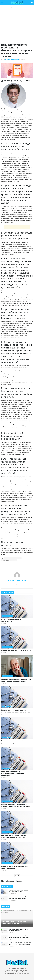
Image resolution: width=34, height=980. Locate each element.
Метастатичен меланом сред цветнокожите (11, 620)
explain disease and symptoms (13, 558)
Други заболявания (14, 7)
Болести (7, 7)
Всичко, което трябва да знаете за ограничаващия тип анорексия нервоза (15, 711)
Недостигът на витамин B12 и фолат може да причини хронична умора (20, 936)
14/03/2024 (4, 623)
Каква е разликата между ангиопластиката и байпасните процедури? (12, 773)
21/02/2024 (4, 870)
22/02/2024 (4, 839)
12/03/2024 (4, 683)
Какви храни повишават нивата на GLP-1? (16, 650)
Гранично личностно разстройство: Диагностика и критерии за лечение (14, 742)
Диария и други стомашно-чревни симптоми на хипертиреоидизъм (13, 836)
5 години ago (12, 893)
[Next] (18, 875)
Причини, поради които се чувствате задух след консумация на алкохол (20, 943)
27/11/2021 (23, 59)
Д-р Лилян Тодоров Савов (12, 59)
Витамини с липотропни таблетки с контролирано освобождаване (19, 897)
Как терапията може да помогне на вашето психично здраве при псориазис (15, 805)
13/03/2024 (4, 652)
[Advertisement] (17, 25)
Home (2, 7)
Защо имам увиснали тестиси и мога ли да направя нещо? (20, 890)
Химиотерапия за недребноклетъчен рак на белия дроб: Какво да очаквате (16, 680)
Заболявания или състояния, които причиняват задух (19, 929)
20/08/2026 (11, 932)
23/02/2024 (4, 777)
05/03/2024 (4, 714)
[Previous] (15, 875)
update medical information (9, 560)
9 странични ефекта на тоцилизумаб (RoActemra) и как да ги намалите (14, 922)
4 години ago (12, 900)
